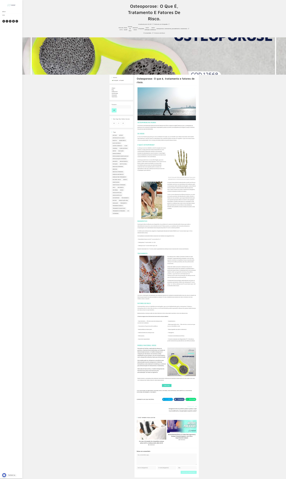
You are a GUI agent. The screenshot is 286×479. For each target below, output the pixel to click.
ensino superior (117, 153)
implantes (115, 161)
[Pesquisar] (114, 110)
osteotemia (167, 28)
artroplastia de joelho (118, 138)
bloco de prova (117, 143)
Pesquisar (114, 104)
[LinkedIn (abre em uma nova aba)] (10, 21)
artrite (121, 135)
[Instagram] (118, 123)
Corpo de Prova (124, 148)
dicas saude (125, 28)
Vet (128, 211)
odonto (125, 179)
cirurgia (115, 148)
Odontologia (115, 93)
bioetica (115, 140)
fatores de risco (130, 28)
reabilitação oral (123, 200)
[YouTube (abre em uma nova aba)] (13, 21)
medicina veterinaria (118, 171)
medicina (115, 169)
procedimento (176, 28)
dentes (114, 151)
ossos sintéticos (153, 28)
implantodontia (124, 161)
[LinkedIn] (123, 123)
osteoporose (160, 28)
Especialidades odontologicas (120, 156)
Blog (113, 90)
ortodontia (121, 187)
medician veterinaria (118, 166)
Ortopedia (165, 24)
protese (115, 200)
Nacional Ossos (135, 28)
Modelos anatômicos (118, 174)
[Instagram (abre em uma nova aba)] (7, 21)
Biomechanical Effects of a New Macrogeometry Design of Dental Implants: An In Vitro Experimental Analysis (182, 436)
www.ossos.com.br (159, 380)
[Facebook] (114, 123)
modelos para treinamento (119, 177)
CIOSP (125, 145)
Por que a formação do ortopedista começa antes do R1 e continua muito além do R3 (151, 442)
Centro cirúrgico (117, 145)
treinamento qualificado (119, 208)
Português (115, 80)
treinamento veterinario (119, 211)
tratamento (184, 28)
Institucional (114, 91)
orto (114, 187)
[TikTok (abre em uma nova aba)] (16, 21)
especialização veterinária (119, 158)
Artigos (113, 88)
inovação (115, 164)
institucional (123, 164)
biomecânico (122, 140)
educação (120, 151)
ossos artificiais (147, 28)
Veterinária (114, 96)
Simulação (115, 203)
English (122, 80)
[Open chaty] (4, 475)
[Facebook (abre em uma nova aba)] (3, 21)
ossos (121, 190)
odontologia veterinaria (119, 184)
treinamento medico (118, 205)
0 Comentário (147, 33)
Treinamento (123, 203)
